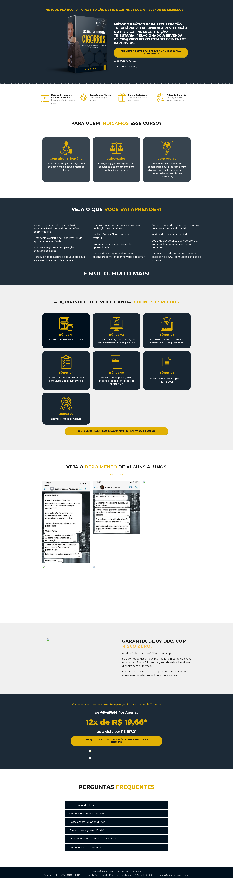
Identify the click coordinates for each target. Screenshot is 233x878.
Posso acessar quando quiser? (87, 821)
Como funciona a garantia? (85, 847)
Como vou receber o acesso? (86, 813)
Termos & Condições (102, 871)
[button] (116, 805)
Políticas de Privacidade (129, 871)
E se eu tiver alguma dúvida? (87, 830)
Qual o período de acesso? (85, 805)
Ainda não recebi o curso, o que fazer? (92, 838)
